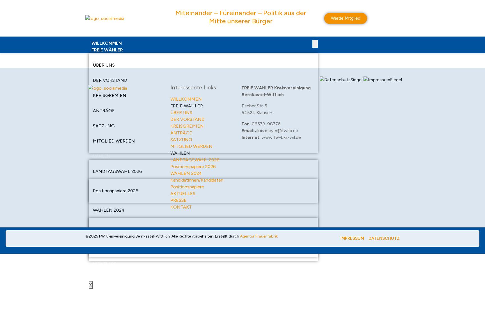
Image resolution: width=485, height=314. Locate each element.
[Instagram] (125, 104)
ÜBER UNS (104, 65)
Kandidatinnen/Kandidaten (196, 180)
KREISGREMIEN (187, 126)
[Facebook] (109, 104)
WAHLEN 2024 (186, 173)
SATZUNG (181, 139)
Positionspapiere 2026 (193, 166)
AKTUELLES (103, 264)
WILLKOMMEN (106, 43)
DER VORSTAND (187, 119)
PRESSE (99, 271)
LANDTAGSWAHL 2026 (194, 159)
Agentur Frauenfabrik (259, 236)
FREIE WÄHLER (107, 50)
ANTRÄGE (181, 132)
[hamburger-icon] (315, 44)
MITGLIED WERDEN (191, 146)
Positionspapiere (187, 186)
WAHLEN (180, 153)
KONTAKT (102, 277)
